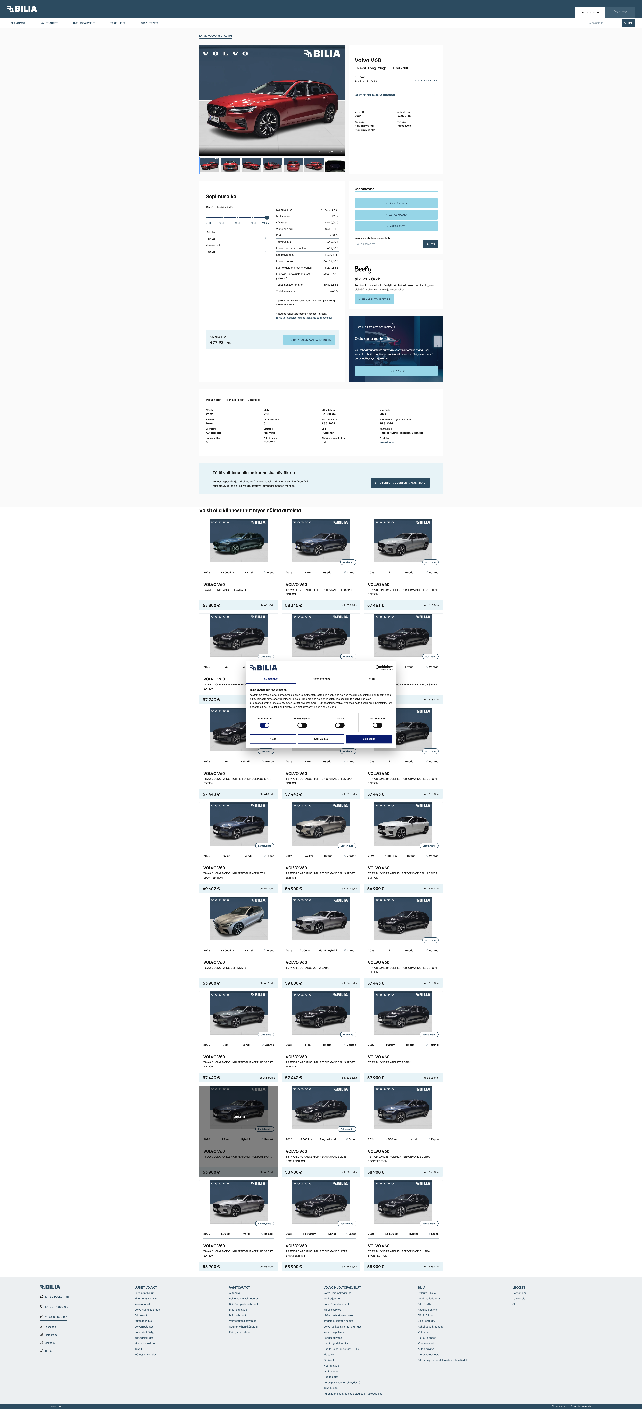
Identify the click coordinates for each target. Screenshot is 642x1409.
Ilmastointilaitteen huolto (338, 1320)
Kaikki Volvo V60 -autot (215, 35)
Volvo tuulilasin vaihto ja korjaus (343, 1326)
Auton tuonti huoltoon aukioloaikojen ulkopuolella (353, 1393)
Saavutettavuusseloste (581, 1406)
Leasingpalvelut (144, 1293)
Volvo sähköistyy (145, 1332)
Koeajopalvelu (143, 1304)
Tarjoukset (117, 23)
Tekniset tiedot (234, 399)
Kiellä (273, 738)
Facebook (50, 1326)
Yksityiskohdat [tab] (321, 678)
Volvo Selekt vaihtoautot (243, 1298)
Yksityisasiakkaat (145, 1343)
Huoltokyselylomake (336, 1343)
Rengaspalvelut (333, 1337)
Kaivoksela (387, 442)
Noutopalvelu (332, 1365)
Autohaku (235, 1293)
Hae (630, 23)
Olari (515, 1304)
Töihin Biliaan (426, 1315)
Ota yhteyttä (149, 23)
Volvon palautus (144, 1326)
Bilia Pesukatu (426, 1320)
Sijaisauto (329, 1360)
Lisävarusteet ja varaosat (339, 1315)
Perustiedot (213, 399)
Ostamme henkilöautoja (243, 1326)
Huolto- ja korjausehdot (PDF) (341, 1349)
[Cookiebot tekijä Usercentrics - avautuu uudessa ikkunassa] (378, 667)
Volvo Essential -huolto (337, 1304)
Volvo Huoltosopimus (147, 1309)
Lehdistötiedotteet (429, 1298)
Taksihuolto (331, 1388)
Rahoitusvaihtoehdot (430, 1326)
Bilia (421, 1287)
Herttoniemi (519, 1293)
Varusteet (254, 399)
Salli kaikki (369, 738)
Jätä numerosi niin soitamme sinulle (372, 238)
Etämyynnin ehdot (145, 1354)
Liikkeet (518, 1287)
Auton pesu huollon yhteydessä (342, 1382)
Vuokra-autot (426, 1343)
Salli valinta (321, 738)
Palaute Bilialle (427, 1293)
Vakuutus (423, 1332)
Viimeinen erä (213, 245)
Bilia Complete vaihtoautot (244, 1304)
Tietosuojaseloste (428, 1354)
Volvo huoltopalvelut (342, 1287)
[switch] (302, 725)
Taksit (138, 1349)
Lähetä (430, 244)
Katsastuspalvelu (334, 1332)
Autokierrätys (426, 1349)
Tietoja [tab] (371, 678)
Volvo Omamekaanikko (337, 1293)
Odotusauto (141, 1315)
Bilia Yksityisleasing (146, 1298)
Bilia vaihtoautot (238, 1315)
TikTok (48, 1350)
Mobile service (332, 1309)
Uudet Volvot (16, 23)
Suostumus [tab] (271, 678)
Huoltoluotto (331, 1376)
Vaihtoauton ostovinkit (242, 1320)
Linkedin (50, 1342)
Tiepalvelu (330, 1354)
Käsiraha (210, 232)
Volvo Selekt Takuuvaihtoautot (375, 94)
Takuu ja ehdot (427, 1337)
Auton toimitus (143, 1320)
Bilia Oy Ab (424, 1304)
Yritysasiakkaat (144, 1337)
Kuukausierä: (218, 336)
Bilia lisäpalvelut (238, 1309)
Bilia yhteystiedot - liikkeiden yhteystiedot (442, 1360)
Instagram (51, 1334)
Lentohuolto (331, 1371)
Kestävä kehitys (427, 1309)
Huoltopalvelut (84, 23)
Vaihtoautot (49, 23)
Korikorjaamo (332, 1298)
